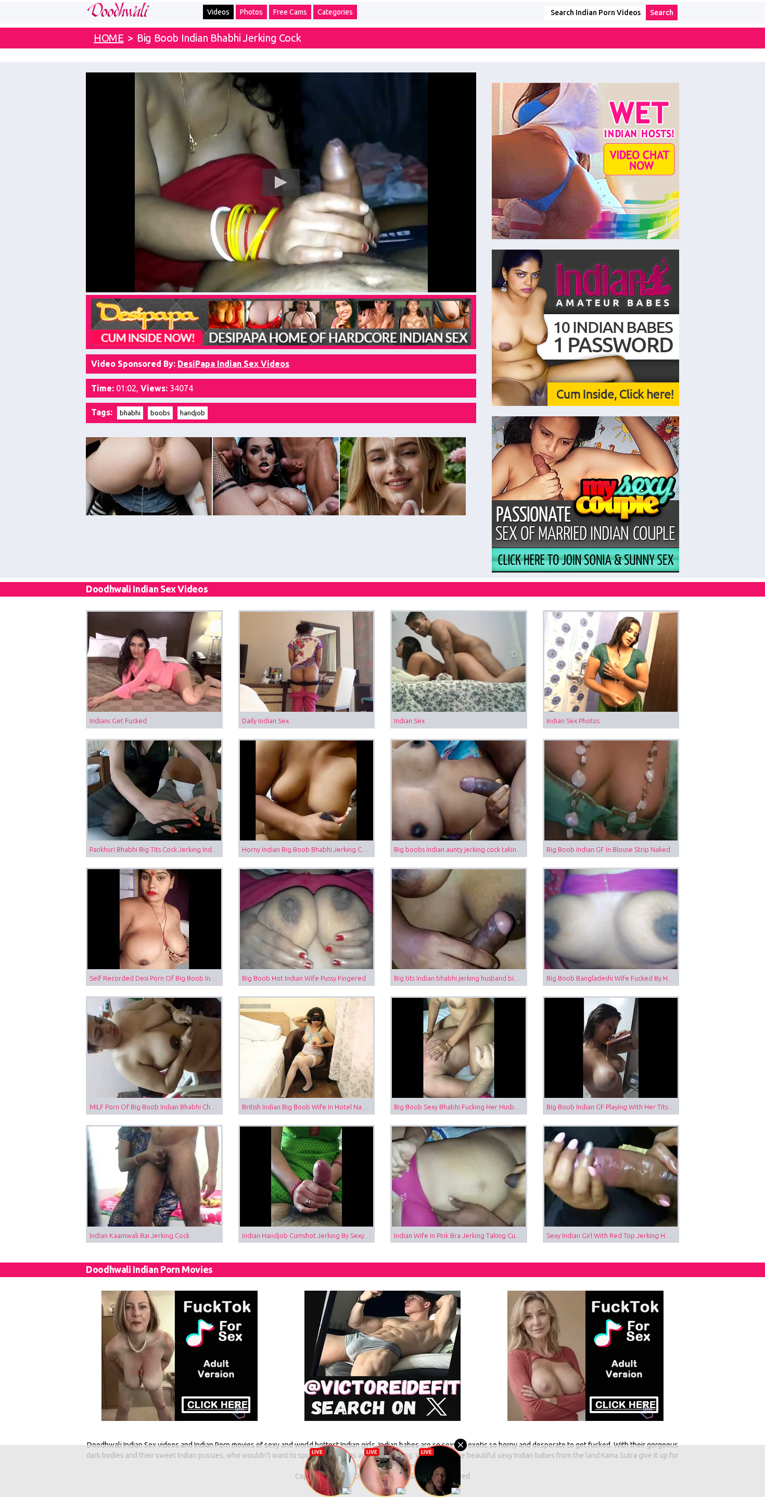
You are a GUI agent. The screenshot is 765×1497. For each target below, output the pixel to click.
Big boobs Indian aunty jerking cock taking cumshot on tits (460, 849)
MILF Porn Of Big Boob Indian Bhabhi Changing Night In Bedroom (156, 1106)
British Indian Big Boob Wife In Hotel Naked (307, 1106)
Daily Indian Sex (265, 720)
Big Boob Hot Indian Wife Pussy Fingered (304, 978)
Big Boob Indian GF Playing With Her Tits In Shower (613, 1106)
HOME (108, 38)
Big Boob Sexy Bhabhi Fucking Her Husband (460, 1106)
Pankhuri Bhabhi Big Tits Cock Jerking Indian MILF (156, 849)
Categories (335, 12)
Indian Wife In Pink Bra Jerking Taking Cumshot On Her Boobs (460, 1235)
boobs (160, 412)
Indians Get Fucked (118, 720)
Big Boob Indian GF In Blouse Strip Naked (608, 849)
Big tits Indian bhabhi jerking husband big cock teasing (460, 978)
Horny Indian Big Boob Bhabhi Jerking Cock (307, 849)
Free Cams (290, 12)
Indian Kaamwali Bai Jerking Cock (139, 1235)
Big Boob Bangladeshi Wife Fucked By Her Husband (613, 978)
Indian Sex (409, 720)
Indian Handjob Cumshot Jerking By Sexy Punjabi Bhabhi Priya (308, 1235)
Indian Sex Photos (573, 720)
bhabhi (130, 412)
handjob (192, 412)
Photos (251, 12)
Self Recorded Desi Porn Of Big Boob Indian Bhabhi (156, 978)
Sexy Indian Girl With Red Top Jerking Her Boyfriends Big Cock (613, 1235)
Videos (218, 12)
